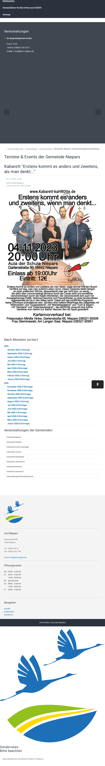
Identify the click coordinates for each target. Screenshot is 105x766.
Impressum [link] (8, 615)
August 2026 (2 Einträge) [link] (18, 357)
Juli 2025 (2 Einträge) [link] (17, 405)
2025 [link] (6, 383)
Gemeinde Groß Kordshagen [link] (18, 447)
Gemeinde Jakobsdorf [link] (16, 462)
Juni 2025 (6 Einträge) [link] (17, 409)
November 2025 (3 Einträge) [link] (20, 390)
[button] (98, 384)
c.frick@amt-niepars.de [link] (23, 51)
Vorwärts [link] (98, 112)
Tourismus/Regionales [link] (16, 149)
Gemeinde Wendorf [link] (14, 467)
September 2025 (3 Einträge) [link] (20, 398)
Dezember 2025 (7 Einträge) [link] (20, 387)
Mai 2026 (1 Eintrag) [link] (16, 364)
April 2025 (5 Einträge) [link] (17, 416)
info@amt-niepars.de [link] (18, 557)
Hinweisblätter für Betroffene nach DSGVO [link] (22, 8)
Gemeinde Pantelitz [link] (14, 442)
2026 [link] (6, 346)
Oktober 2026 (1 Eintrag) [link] (18, 350)
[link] (14, 522)
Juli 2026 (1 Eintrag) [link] (16, 361)
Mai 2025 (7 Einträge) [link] (17, 412)
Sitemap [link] (6, 15)
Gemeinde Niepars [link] (46, 149)
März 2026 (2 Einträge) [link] (17, 372)
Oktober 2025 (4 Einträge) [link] (19, 394)
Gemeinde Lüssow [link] (14, 452)
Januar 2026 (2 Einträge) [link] (18, 379)
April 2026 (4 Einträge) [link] (17, 368)
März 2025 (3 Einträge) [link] (17, 420)
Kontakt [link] (7, 609)
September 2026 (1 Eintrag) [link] (19, 353)
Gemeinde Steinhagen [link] (15, 457)
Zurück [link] (7, 112)
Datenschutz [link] (9, 612)
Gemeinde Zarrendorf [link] (15, 471)
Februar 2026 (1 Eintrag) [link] (18, 375)
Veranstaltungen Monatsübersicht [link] (20, 476)
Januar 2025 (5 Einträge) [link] (18, 423)
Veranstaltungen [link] (31, 149)
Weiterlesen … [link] (18, 762)
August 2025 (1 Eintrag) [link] (18, 401)
